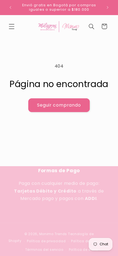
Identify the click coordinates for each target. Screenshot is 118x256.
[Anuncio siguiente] (108, 7)
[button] (11, 26)
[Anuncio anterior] (10, 7)
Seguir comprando (59, 105)
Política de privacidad (46, 241)
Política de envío (84, 249)
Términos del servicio (44, 249)
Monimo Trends (53, 234)
